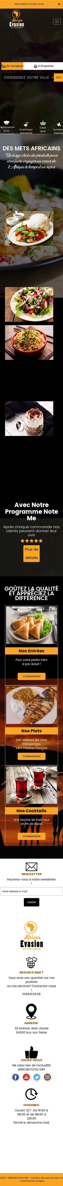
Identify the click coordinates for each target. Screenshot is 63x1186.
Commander (31, 676)
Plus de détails (31, 553)
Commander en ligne (32, 1180)
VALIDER (31, 902)
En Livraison (14, 66)
